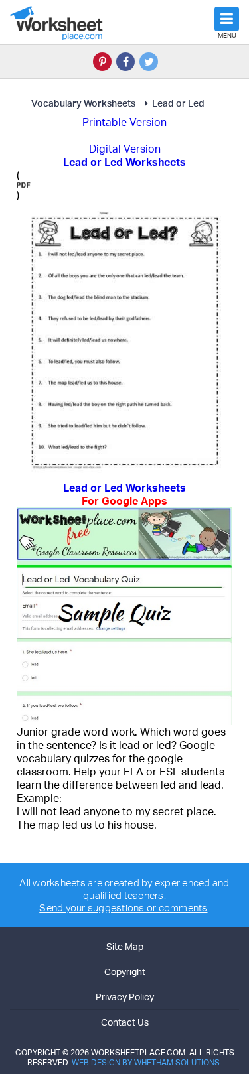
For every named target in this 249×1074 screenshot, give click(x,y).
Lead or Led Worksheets (124, 494)
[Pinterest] (102, 61)
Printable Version (124, 122)
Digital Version (125, 148)
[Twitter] (148, 61)
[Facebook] (125, 61)
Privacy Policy (125, 996)
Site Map (124, 946)
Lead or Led (178, 103)
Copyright (124, 971)
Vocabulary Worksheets (83, 103)
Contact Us (125, 1022)
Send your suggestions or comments (123, 908)
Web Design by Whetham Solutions (146, 1062)
